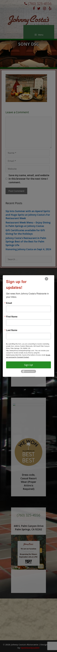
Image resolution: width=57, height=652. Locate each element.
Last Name (11, 330)
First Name (11, 316)
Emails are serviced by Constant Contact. (28, 356)
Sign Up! (28, 364)
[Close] (46, 279)
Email (9, 303)
